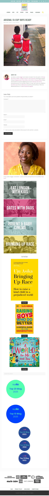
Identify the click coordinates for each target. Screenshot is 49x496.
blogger (21, 77)
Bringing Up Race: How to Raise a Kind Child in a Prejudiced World (28, 80)
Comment (6, 99)
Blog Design (24, 492)
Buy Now (24, 302)
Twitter (22, 86)
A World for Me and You (37, 81)
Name (5, 114)
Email (5, 119)
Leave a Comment (16, 22)
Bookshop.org (14, 84)
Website (5, 124)
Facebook (26, 86)
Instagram (31, 86)
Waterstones (24, 84)
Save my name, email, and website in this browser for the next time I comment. (21, 130)
